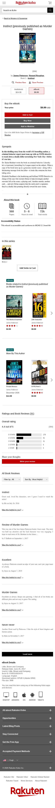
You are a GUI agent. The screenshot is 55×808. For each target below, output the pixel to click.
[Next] (51, 313)
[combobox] (11, 479)
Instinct (31, 78)
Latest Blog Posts (11, 726)
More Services (26, 781)
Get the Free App (11, 742)
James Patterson (20, 76)
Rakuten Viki (9, 777)
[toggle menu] (4, 3)
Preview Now (20, 82)
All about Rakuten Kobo (14, 710)
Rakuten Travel (12, 781)
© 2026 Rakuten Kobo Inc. (13, 768)
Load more (27, 654)
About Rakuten (41, 781)
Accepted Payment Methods (16, 751)
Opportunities (9, 718)
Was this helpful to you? (11, 510)
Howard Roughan (36, 76)
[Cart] (50, 3)
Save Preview (37, 82)
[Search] (50, 10)
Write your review (27, 461)
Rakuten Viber (22, 777)
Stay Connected (10, 734)
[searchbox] (27, 10)
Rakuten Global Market (40, 777)
